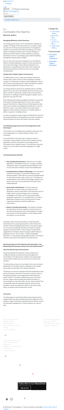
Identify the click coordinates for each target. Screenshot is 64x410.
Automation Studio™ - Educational (53, 63)
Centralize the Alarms (16, 32)
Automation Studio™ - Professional (53, 56)
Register (9, 3)
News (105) (55, 36)
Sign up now (25, 388)
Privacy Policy (47, 407)
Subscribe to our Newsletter (32, 383)
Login (5, 7)
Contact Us (9, 1)
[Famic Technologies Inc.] (11, 11)
